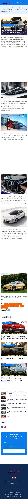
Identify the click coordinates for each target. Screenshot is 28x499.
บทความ (21, 481)
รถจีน (19, 304)
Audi (17, 306)
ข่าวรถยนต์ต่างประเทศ (19, 8)
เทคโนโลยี (4, 306)
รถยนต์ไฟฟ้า (8, 304)
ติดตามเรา (22, 494)
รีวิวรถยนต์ (11, 483)
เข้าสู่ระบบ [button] (18, 2)
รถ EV (14, 304)
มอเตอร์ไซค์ (14, 481)
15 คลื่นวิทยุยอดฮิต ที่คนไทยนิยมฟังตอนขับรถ (16, 396)
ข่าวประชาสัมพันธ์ (7, 322)
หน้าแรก (3, 8)
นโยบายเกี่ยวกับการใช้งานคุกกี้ (13, 492)
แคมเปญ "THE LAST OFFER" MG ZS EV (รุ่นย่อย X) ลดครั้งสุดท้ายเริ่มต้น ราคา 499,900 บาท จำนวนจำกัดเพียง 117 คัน (14, 338)
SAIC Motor (11, 306)
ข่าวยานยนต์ (10, 8)
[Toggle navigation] (26, 2)
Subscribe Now (14, 451)
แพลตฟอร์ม (4, 308)
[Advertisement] (14, 65)
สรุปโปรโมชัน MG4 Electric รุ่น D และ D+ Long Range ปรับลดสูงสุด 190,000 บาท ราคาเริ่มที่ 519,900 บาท (12, 380)
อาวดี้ (22, 306)
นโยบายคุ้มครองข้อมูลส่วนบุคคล (11, 494)
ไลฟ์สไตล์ (18, 483)
